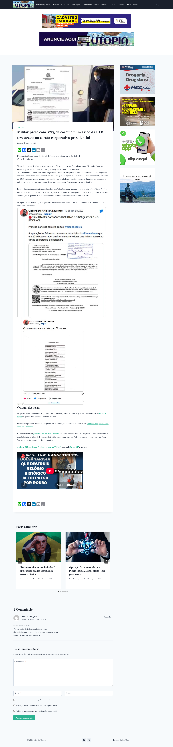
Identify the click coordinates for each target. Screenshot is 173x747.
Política (56, 4)
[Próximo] (106, 561)
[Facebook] (84, 740)
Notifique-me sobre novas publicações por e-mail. (36, 711)
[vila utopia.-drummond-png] (137, 185)
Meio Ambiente (100, 4)
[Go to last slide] (20, 561)
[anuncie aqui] (86, 45)
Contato (121, 4)
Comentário (20, 661)
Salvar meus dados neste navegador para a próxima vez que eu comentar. (43, 700)
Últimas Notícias (43, 4)
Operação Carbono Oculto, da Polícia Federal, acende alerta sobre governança (87, 570)
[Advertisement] (140, 222)
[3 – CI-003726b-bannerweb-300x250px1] (137, 111)
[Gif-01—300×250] (137, 79)
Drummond (87, 4)
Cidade (113, 4)
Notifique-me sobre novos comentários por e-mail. (36, 705)
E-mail (69, 693)
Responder (107, 617)
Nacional (21, 127)
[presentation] (38, 547)
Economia (65, 4)
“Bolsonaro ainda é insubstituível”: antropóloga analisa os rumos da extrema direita (38, 570)
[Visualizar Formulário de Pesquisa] (157, 5)
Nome (17, 693)
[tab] (58, 591)
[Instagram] (89, 740)
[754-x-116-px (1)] (86, 27)
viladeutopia (27, 579)
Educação (76, 4)
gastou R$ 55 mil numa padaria (46, 433)
